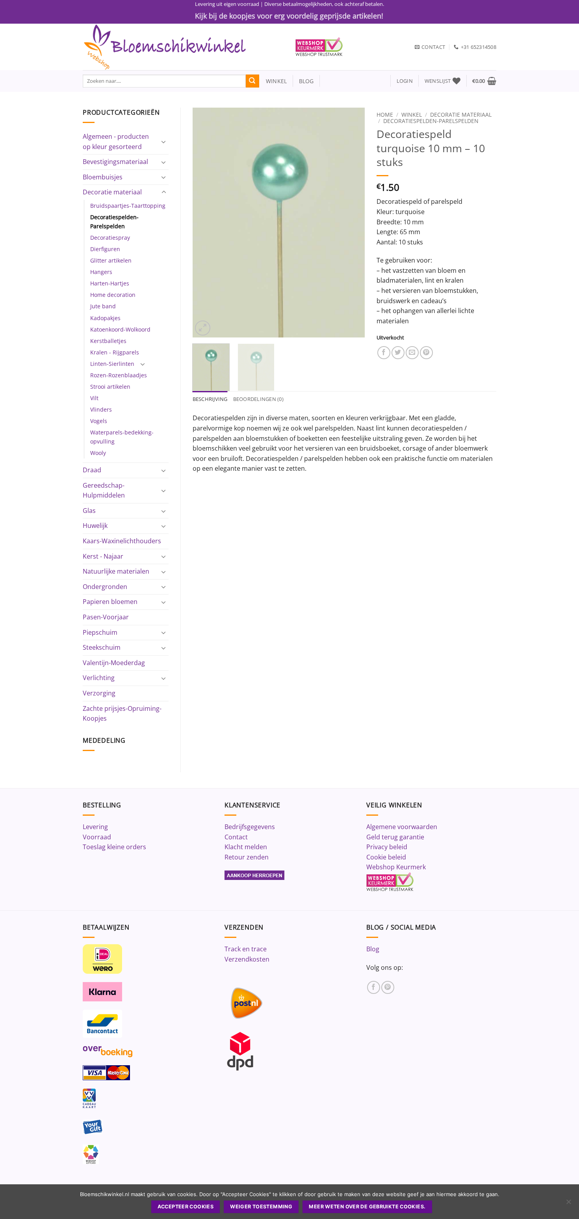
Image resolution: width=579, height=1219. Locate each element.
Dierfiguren (105, 249)
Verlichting (99, 677)
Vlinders (101, 409)
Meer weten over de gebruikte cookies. (367, 1207)
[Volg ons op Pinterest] (387, 987)
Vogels (98, 421)
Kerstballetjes (108, 341)
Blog (372, 949)
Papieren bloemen (110, 601)
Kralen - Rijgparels (114, 352)
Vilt (94, 398)
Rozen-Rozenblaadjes (118, 375)
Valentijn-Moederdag (114, 662)
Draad (92, 470)
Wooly (98, 453)
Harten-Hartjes (109, 283)
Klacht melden (246, 846)
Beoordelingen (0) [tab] (258, 399)
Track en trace (246, 949)
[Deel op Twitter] (398, 352)
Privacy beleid (386, 846)
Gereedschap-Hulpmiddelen (104, 490)
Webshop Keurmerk (396, 867)
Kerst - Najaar (103, 556)
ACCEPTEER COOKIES (185, 1207)
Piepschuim (100, 632)
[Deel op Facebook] (383, 352)
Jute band (103, 306)
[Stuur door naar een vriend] (412, 352)
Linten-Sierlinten (112, 363)
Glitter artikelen (111, 260)
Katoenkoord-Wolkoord (120, 329)
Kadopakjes (105, 318)
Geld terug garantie (395, 837)
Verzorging (99, 693)
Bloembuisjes (102, 177)
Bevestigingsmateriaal (115, 161)
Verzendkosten (247, 959)
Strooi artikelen (110, 386)
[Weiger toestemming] (568, 1204)
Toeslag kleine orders (114, 846)
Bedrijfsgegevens (250, 826)
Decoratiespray (110, 237)
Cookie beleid (386, 857)
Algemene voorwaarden (401, 826)
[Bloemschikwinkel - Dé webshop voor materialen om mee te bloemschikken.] (183, 47)
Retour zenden (247, 857)
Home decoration (112, 294)
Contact (236, 837)
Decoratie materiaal (112, 192)
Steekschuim (102, 647)
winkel (273, 81)
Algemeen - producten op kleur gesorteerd (116, 141)
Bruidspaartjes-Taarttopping (127, 205)
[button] (405, 81)
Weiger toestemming (261, 1207)
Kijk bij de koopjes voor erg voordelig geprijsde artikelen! (289, 16)
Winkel (411, 114)
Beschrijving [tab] (210, 399)
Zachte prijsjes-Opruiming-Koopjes (122, 713)
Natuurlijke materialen (116, 571)
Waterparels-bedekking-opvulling (122, 437)
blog (306, 81)
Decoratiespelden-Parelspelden (114, 221)
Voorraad (97, 837)
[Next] (351, 222)
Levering (95, 826)
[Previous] (206, 222)
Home (385, 114)
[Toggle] (164, 141)
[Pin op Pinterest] (426, 352)
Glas (89, 510)
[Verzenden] (252, 81)
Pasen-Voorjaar (106, 617)
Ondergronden (105, 586)
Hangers (101, 272)
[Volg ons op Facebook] (373, 987)
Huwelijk (95, 525)
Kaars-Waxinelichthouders (122, 541)
